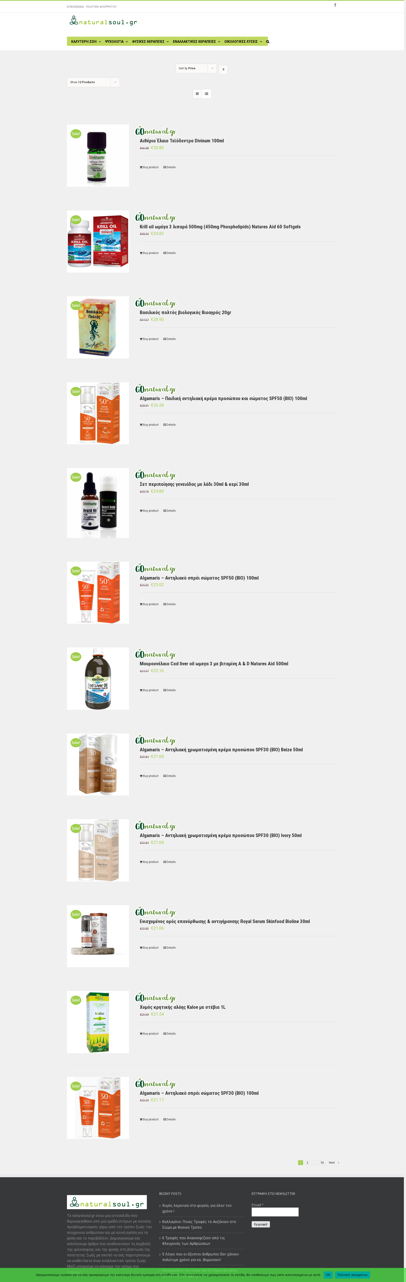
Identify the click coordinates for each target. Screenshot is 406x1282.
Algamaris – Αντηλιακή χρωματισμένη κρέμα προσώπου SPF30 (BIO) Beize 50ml (221, 749)
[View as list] (206, 93)
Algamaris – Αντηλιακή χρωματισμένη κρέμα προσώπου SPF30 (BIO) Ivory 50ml (221, 835)
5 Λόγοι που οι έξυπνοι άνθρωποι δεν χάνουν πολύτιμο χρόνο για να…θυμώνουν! (200, 1257)
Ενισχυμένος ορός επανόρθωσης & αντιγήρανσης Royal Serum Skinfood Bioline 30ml (225, 921)
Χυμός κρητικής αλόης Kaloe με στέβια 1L (183, 1007)
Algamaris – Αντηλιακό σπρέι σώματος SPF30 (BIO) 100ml (199, 1093)
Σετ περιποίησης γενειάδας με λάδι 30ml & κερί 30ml (194, 484)
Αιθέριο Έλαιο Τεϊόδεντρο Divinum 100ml (182, 141)
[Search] (267, 41)
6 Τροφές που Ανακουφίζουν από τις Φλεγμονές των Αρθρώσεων (193, 1241)
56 (322, 1162)
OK (328, 1275)
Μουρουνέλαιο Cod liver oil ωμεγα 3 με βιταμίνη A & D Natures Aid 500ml (214, 663)
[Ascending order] (223, 69)
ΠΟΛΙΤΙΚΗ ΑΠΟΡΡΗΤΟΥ (101, 6)
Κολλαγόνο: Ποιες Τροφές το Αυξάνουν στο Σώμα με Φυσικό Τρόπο (199, 1225)
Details (171, 167)
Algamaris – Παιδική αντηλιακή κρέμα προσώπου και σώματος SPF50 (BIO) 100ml (223, 398)
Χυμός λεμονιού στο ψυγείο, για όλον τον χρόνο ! (197, 1208)
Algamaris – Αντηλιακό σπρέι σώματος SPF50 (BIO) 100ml (199, 578)
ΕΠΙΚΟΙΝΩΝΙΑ (75, 6)
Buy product (151, 167)
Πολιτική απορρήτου (352, 1275)
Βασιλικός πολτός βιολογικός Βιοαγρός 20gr (185, 312)
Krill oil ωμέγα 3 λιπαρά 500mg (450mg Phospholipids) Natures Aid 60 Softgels (220, 227)
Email (258, 1205)
